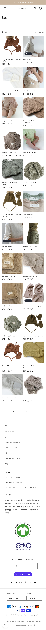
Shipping (8, 437)
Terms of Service (11, 448)
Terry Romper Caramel (9, 121)
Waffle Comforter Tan (8, 276)
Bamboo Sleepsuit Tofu (9, 398)
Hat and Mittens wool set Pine (33, 336)
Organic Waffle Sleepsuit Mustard (31, 367)
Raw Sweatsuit (28, 214)
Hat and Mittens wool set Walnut (10, 367)
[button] (4, 8)
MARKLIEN (14, 615)
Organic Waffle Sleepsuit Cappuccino (31, 122)
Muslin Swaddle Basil (9, 336)
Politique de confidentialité (15, 621)
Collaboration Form (12, 458)
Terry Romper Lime (29, 152)
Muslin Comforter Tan (9, 306)
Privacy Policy (10, 453)
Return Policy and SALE (13, 442)
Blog (6, 464)
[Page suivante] (39, 411)
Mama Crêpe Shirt (7, 246)
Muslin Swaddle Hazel (9, 152)
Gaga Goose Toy (28, 59)
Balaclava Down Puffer (30, 246)
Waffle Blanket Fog (29, 398)
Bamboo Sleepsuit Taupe (31, 276)
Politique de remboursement (26, 618)
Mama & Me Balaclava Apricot (32, 306)
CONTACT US (9, 432)
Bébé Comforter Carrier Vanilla (33, 91)
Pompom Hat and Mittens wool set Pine (12, 215)
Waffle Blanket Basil (29, 182)
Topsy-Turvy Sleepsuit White (11, 91)
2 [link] (19, 411)
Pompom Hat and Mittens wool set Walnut (12, 60)
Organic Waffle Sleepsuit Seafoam (9, 183)
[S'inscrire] (34, 566)
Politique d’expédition (19, 625)
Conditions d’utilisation (33, 621)
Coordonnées (32, 625)
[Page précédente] (7, 411)
